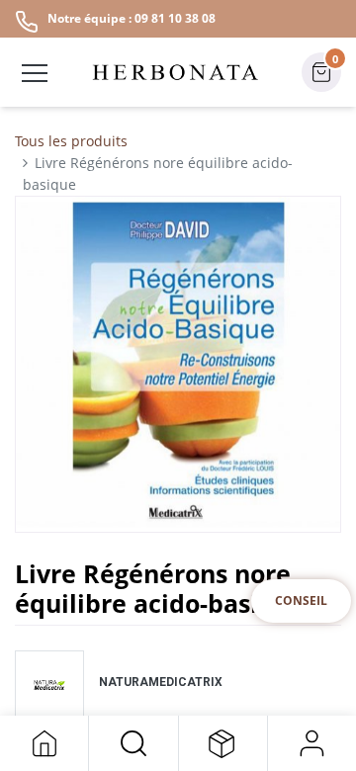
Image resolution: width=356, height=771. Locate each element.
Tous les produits (71, 140)
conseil (301, 600)
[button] (133, 743)
